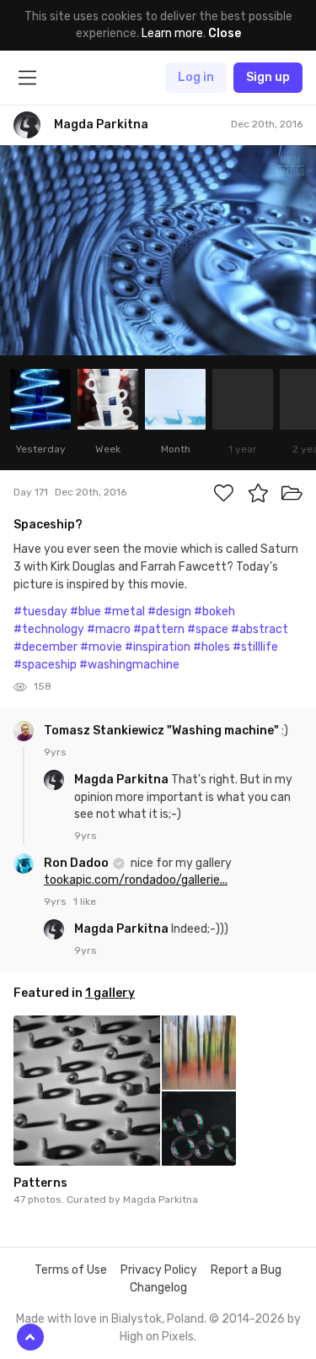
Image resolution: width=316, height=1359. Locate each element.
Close (224, 33)
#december (45, 647)
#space (207, 629)
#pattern (159, 629)
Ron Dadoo (77, 863)
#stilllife (255, 647)
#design (169, 611)
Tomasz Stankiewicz (105, 730)
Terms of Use (71, 1270)
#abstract (259, 629)
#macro (109, 629)
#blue (85, 611)
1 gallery (110, 993)
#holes (211, 647)
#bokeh (214, 611)
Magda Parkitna (122, 779)
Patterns (40, 1183)
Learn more (172, 33)
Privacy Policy (159, 1270)
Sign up (268, 77)
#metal (124, 611)
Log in (196, 77)
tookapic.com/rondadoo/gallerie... (136, 880)
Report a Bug (246, 1270)
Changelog (158, 1287)
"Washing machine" (223, 730)
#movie (101, 647)
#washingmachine (129, 665)
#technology (48, 629)
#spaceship (45, 665)
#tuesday (40, 611)
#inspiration (157, 647)
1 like (84, 901)
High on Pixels (157, 1336)
